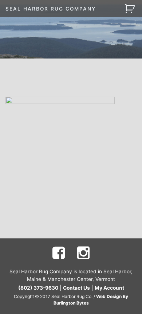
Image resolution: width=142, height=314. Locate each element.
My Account (109, 288)
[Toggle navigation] (111, 9)
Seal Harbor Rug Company (50, 9)
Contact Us (76, 288)
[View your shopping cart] (131, 8)
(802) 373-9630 (38, 288)
